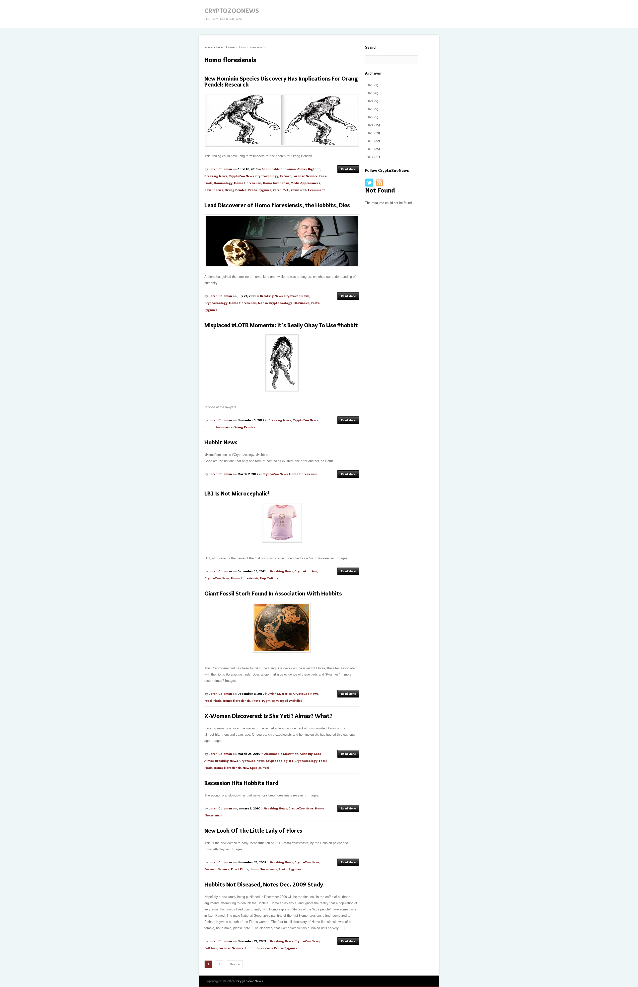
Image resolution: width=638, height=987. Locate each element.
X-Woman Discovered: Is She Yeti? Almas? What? (268, 715)
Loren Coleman (220, 169)
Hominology (223, 183)
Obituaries (301, 303)
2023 (369, 109)
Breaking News (215, 176)
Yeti (286, 190)
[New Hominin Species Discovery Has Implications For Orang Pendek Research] (281, 120)
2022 (369, 117)
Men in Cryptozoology (275, 303)
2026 (369, 85)
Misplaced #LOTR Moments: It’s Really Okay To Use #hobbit (281, 325)
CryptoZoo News (241, 176)
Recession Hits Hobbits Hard (241, 783)
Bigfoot (314, 169)
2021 (369, 125)
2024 (369, 101)
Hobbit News (221, 442)
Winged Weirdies (289, 700)
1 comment (316, 190)
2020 (369, 133)
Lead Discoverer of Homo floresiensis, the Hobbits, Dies (277, 205)
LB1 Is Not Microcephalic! (237, 493)
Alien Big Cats (310, 754)
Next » (235, 964)
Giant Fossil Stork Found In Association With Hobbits (273, 593)
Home (230, 47)
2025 (369, 93)
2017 (369, 157)
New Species (213, 190)
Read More (348, 169)
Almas (302, 169)
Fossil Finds (212, 700)
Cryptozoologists (279, 761)
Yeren (277, 190)
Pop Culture (269, 578)
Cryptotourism (305, 571)
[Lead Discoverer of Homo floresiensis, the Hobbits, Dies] (281, 240)
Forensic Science (305, 176)
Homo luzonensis (276, 183)
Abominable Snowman (279, 169)
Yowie (295, 190)
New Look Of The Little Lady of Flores (253, 830)
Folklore (210, 948)
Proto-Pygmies (259, 190)
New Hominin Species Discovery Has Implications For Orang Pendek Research (281, 81)
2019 (369, 141)
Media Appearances (305, 183)
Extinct (285, 176)
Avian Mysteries (280, 693)
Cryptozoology (266, 176)
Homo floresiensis (247, 183)
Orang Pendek (236, 190)
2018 (369, 149)
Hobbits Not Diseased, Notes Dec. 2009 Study (263, 884)
